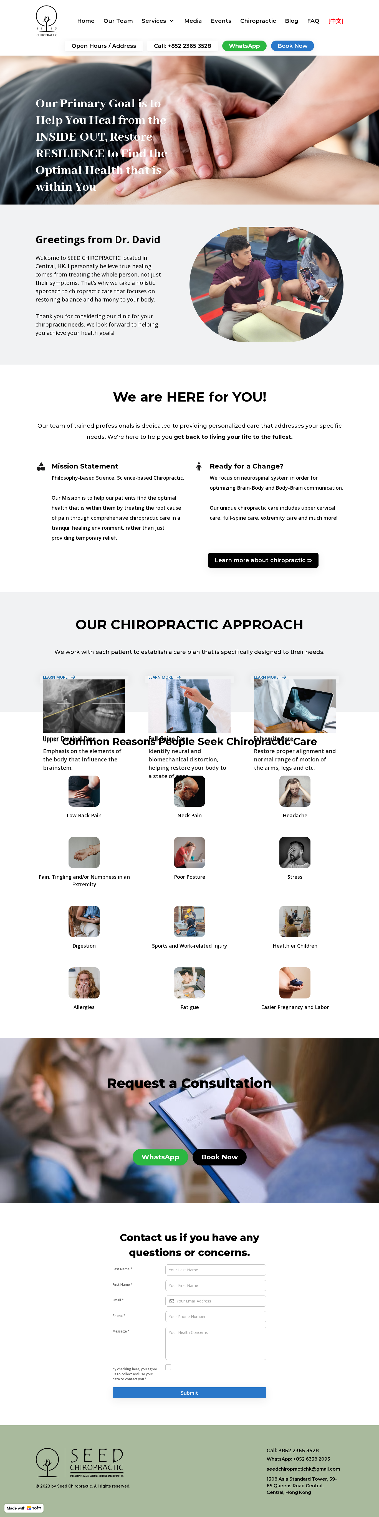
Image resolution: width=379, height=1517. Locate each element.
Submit (189, 1392)
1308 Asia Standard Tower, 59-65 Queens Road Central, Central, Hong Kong (302, 1485)
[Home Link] (47, 20)
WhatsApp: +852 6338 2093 (298, 1459)
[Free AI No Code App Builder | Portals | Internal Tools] (24, 1508)
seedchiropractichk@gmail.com (303, 1469)
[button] (158, 20)
